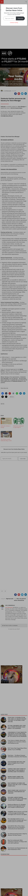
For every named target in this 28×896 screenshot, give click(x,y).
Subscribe (20, 18)
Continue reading (14, 22)
